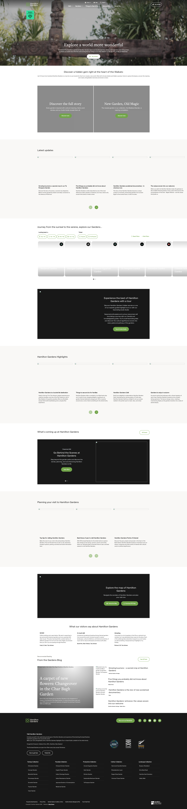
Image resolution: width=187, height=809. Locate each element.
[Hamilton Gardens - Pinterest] (154, 720)
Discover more (65, 115)
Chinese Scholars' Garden (62, 766)
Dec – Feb (53, 236)
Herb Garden (87, 770)
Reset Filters (136, 236)
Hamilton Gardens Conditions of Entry (55, 801)
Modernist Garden (61, 786)
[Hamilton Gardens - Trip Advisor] (159, 720)
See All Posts (143, 659)
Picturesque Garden (33, 778)
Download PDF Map (130, 603)
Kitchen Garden (88, 774)
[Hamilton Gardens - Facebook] (139, 720)
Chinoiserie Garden (33, 766)
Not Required (93, 236)
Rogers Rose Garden (116, 774)
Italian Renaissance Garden (63, 778)
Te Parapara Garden (89, 782)
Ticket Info (47, 753)
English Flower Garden (62, 770)
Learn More (67, 469)
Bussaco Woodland (144, 766)
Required (83, 236)
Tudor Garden (31, 790)
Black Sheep (51, 804)
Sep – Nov (43, 236)
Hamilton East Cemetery (145, 774)
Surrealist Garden (32, 782)
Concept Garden (32, 770)
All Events (144, 432)
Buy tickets (95, 56)
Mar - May (62, 236)
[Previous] (90, 207)
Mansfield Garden (33, 774)
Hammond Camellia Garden (118, 766)
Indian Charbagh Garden (62, 774)
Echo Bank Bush (143, 770)
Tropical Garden (32, 786)
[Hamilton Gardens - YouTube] (149, 720)
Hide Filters (146, 236)
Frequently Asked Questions (32, 801)
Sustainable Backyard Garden (92, 778)
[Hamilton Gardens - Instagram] (144, 720)
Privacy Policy (43, 801)
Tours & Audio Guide (121, 329)
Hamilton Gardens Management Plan (72, 801)
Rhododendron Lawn (116, 770)
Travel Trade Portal (86, 801)
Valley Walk (142, 778)
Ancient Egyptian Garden (90, 766)
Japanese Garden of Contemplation (65, 782)
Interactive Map (112, 603)
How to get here (33, 753)
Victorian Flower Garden (117, 778)
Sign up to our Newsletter (125, 720)
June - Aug (71, 236)
